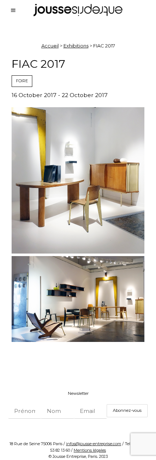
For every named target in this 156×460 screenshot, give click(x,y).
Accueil (50, 46)
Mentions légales (90, 450)
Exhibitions (76, 46)
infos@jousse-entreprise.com (93, 443)
